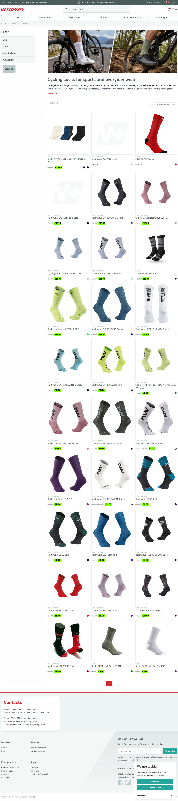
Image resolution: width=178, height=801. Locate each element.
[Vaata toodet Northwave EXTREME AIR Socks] (112, 359)
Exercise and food (133, 17)
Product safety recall (39, 774)
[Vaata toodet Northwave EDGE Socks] (156, 473)
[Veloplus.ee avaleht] (13, 9)
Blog (3, 751)
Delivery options (8, 770)
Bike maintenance (152, 2)
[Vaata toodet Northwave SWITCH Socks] (112, 134)
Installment (6, 777)
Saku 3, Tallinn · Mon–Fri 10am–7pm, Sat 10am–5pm (26, 2)
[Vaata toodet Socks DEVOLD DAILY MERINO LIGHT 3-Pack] (68, 134)
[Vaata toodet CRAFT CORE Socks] (156, 134)
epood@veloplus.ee (30, 718)
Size (5, 40)
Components (45, 17)
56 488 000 (14, 721)
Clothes (103, 17)
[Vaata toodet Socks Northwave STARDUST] (156, 585)
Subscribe (170, 751)
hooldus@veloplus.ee (35, 724)
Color (5, 46)
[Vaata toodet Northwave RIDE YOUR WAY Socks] (156, 303)
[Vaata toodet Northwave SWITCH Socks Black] (68, 192)
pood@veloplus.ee (107, 2)
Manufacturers (10, 53)
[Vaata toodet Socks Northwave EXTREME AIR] (112, 248)
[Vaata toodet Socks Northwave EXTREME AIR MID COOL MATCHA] (156, 359)
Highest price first (163, 104)
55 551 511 (15, 718)
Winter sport (162, 17)
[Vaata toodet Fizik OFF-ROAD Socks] (156, 248)
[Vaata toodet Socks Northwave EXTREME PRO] (68, 303)
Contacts (34, 767)
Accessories (74, 17)
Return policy (7, 774)
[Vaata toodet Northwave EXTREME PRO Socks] (112, 192)
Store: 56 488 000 (87, 2)
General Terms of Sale (10, 767)
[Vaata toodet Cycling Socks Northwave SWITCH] (156, 192)
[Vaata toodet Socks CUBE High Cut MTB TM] (112, 640)
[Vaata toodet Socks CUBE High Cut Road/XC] (156, 640)
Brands (4, 747)
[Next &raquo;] (120, 683)
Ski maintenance (37, 751)
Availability (8, 59)
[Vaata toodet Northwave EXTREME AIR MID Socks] (68, 359)
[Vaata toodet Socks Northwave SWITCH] (68, 473)
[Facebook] (120, 782)
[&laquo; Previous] (103, 683)
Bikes (16, 17)
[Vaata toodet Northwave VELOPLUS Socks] (68, 640)
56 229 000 (19, 724)
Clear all (9, 68)
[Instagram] (128, 782)
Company (34, 770)
